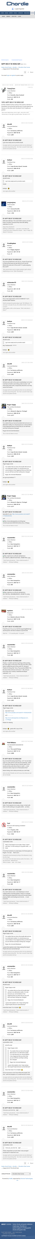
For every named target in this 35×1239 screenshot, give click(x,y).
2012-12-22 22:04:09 (27, 965)
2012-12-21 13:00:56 (27, 281)
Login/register (19, 9)
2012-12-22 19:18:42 (27, 872)
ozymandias (11, 537)
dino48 (9, 124)
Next (31, 72)
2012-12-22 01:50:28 (27, 643)
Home (2, 13)
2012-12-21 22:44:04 (27, 494)
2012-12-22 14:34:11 (27, 785)
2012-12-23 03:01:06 (27, 1090)
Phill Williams (11, 742)
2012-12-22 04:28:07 (27, 688)
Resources (26, 13)
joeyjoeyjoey (11, 202)
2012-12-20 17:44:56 (7, 85)
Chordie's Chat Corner (24, 67)
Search (8, 16)
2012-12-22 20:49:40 (27, 914)
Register (14, 16)
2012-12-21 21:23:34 (27, 403)
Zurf (8, 823)
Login (19, 16)
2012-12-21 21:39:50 (27, 444)
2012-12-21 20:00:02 (27, 320)
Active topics (4, 60)
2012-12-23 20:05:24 (27, 1125)
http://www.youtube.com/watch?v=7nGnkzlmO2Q (18, 712)
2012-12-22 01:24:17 (27, 573)
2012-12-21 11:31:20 (27, 201)
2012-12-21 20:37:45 (27, 362)
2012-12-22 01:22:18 (27, 536)
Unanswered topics (17, 60)
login (8, 75)
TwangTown (11, 88)
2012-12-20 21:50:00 (27, 123)
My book (20, 13)
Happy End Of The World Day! (10, 64)
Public (15, 13)
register (13, 75)
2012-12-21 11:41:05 (27, 242)
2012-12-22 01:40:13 (27, 609)
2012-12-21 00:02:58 (27, 158)
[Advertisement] (17, 36)
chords (23, 1236)
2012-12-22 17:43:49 (27, 822)
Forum (32, 13)
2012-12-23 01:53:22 (27, 1022)
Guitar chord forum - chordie (9, 67)
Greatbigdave (11, 243)
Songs (6, 13)
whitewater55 (11, 282)
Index (3, 16)
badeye (9, 160)
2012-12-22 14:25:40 (27, 741)
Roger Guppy (11, 405)
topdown (10, 610)
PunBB (10, 1178)
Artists (11, 13)
